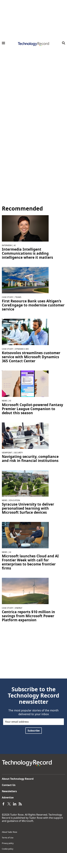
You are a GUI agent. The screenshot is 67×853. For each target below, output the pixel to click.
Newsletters (9, 791)
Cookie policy (7, 849)
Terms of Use (7, 837)
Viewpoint (7, 452)
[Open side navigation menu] (3, 43)
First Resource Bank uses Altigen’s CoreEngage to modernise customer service (33, 305)
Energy (18, 608)
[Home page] (33, 43)
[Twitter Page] (9, 803)
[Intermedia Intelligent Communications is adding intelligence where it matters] (25, 228)
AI (15, 245)
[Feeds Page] (20, 803)
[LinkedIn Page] (14, 803)
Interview (7, 245)
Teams (18, 297)
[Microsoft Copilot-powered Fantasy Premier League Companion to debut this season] (25, 383)
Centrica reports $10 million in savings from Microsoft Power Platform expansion (28, 616)
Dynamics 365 (22, 349)
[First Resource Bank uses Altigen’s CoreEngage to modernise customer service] (25, 280)
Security (18, 452)
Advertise (8, 797)
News (4, 400)
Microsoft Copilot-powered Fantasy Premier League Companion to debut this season (32, 409)
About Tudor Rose (9, 832)
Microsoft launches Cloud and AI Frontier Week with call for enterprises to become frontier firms (30, 562)
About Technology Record (18, 778)
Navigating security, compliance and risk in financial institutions (30, 459)
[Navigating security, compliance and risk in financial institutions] (25, 435)
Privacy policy (8, 843)
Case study (7, 297)
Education (14, 500)
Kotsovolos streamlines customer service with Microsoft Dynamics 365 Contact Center (31, 357)
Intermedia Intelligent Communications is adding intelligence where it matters (27, 253)
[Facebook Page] (3, 803)
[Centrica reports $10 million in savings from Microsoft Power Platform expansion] (25, 590)
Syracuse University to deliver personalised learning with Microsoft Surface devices (28, 508)
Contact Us (8, 785)
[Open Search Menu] (63, 43)
